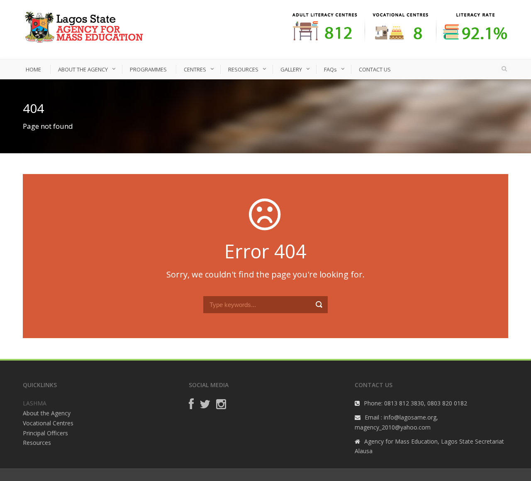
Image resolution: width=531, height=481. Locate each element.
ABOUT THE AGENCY (83, 69)
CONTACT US (375, 69)
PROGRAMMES (148, 69)
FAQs (330, 69)
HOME (33, 69)
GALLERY (291, 69)
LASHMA (34, 403)
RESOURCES (243, 69)
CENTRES (195, 69)
